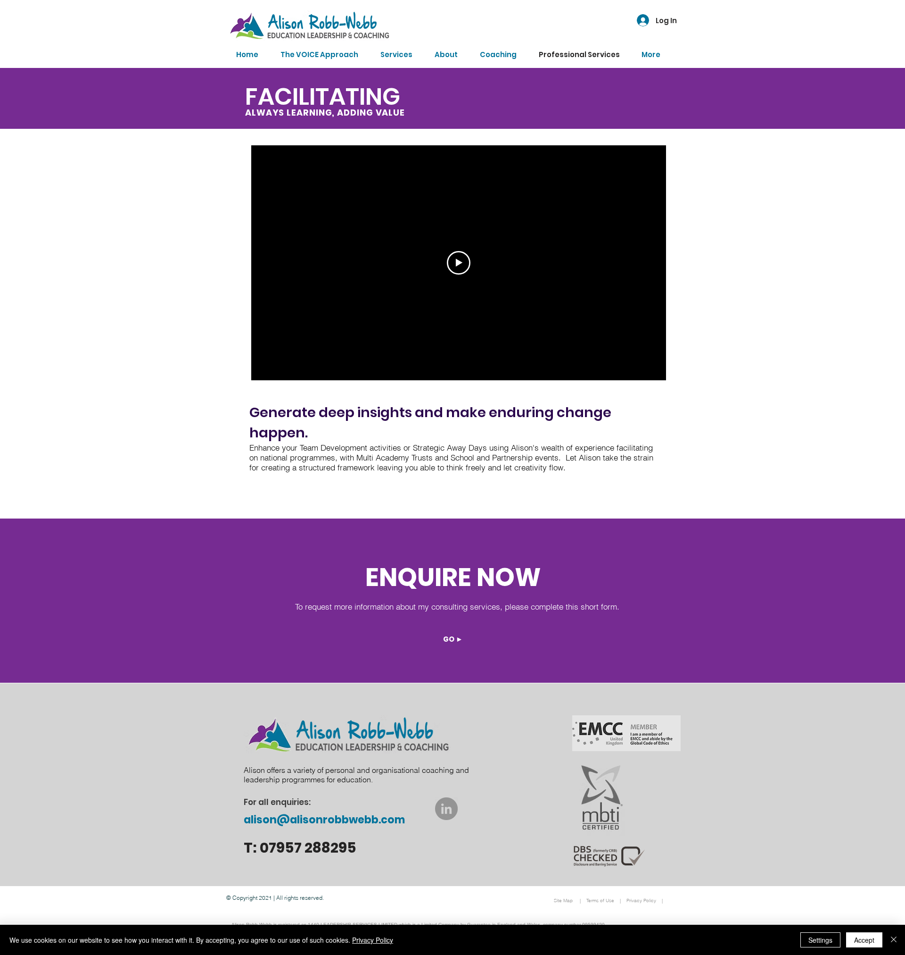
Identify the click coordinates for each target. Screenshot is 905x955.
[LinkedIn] (446, 808)
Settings (820, 940)
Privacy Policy (372, 940)
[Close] (893, 939)
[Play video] (458, 263)
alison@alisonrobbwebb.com (324, 820)
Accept (864, 940)
